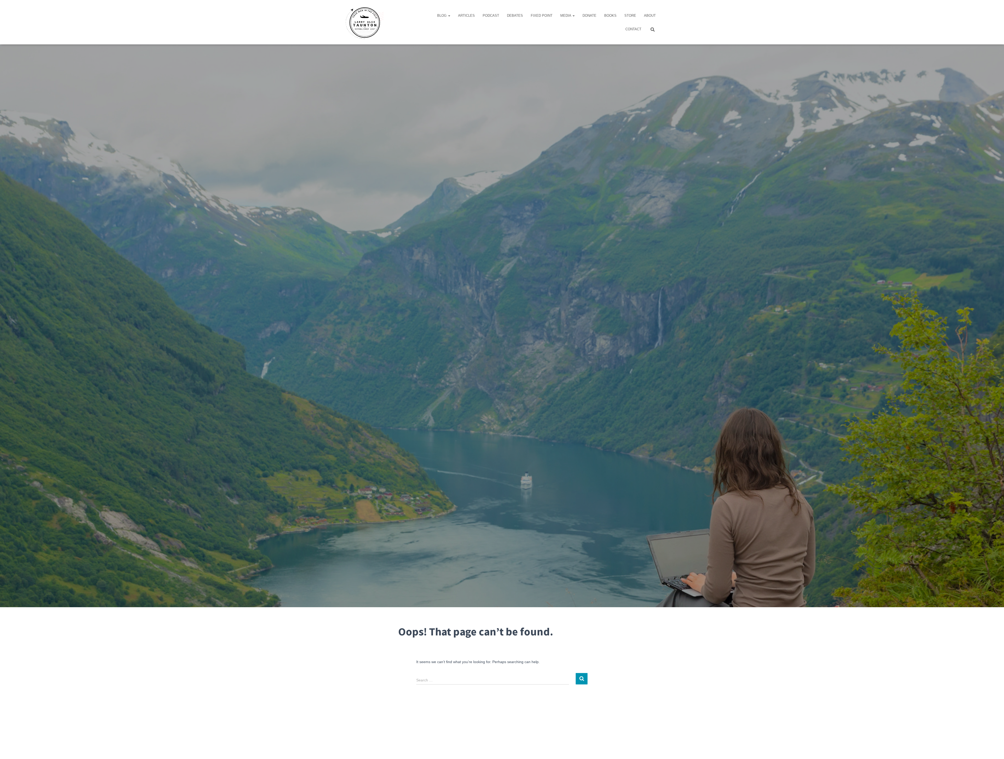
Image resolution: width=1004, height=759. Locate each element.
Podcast (491, 16)
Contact (633, 29)
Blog (442, 16)
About (650, 16)
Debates (515, 16)
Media (566, 16)
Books (610, 16)
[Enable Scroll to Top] (993, 748)
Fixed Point (541, 16)
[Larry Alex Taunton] (364, 22)
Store (630, 16)
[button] (449, 16)
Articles (466, 16)
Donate (589, 16)
